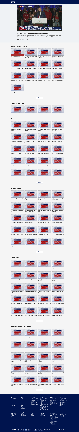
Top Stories (22, 398)
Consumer (22, 416)
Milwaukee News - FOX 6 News (53, 404)
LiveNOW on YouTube (14, 399)
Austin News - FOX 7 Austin (44, 409)
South (41, 397)
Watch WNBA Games (53, 423)
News (22, 397)
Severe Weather (13, 414)
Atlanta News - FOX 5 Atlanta (43, 399)
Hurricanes (12, 415)
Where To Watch (13, 398)
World (22, 400)
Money (22, 412)
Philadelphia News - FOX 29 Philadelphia (35, 401)
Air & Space (32, 413)
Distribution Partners (62, 414)
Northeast (33, 397)
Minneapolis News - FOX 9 (54, 402)
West (60, 397)
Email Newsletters (62, 416)
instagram (63, 429)
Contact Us (61, 413)
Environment (13, 416)
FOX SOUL (12, 404)
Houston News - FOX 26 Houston (43, 408)
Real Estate (22, 417)
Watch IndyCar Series (53, 418)
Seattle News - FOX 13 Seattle (62, 405)
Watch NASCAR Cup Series (54, 417)
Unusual (41, 414)
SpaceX (32, 414)
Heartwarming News (43, 413)
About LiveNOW (62, 412)
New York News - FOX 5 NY (34, 399)
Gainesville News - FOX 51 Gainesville (44, 405)
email (67, 429)
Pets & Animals (42, 415)
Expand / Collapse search (67, 2)
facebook (61, 429)
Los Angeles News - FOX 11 (63, 401)
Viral (41, 412)
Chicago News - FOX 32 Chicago (53, 399)
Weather (13, 412)
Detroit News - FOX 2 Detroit (53, 401)
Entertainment (23, 408)
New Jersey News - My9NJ (34, 404)
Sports (22, 405)
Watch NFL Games (52, 413)
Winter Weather (13, 413)
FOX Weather (13, 417)
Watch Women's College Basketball (53, 422)
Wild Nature (32, 416)
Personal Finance (23, 415)
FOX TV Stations (13, 400)
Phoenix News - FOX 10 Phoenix (62, 399)
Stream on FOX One (54, 412)
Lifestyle (22, 407)
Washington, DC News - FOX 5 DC (34, 403)
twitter (65, 429)
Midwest (51, 397)
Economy (22, 413)
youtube (59, 429)
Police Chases (23, 404)
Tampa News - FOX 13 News (43, 403)
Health (22, 406)
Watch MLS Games (53, 424)
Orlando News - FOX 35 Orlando (43, 401)
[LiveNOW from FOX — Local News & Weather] (14, 2)
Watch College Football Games (53, 415)
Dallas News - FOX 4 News (44, 406)
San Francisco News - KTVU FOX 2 (62, 403)
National (22, 399)
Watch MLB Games (53, 416)
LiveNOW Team (61, 415)
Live (12, 397)
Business (22, 414)
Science (32, 412)
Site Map (60, 417)
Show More (39, 97)
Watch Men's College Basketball (53, 420)
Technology (32, 415)
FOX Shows (13, 405)
